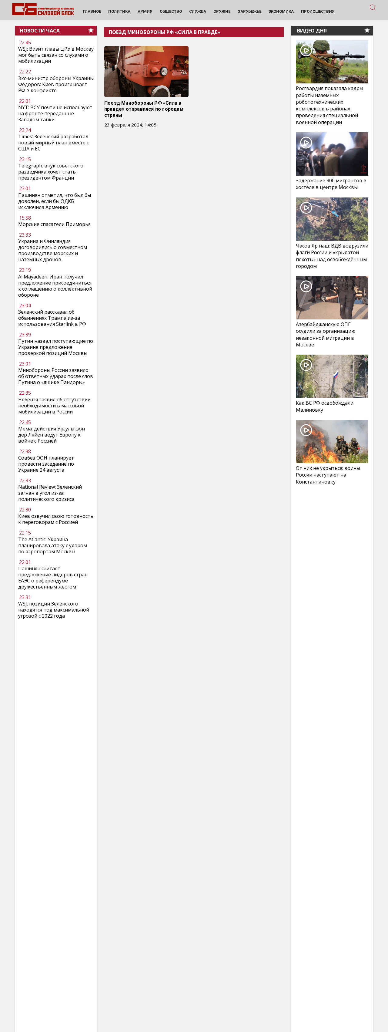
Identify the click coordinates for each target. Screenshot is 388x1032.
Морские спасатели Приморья (54, 224)
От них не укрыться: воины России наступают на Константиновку (328, 475)
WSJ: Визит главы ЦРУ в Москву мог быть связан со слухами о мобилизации (56, 55)
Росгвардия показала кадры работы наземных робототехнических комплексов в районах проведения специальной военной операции (329, 105)
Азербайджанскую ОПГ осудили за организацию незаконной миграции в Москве (326, 334)
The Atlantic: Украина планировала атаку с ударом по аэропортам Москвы (52, 545)
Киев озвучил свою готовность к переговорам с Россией (55, 519)
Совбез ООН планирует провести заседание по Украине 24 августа (46, 464)
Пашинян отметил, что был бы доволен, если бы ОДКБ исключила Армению (54, 201)
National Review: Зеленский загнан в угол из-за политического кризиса (50, 493)
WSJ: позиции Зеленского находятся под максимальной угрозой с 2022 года (53, 610)
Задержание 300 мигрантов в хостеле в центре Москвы (331, 184)
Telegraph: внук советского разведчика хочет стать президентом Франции (50, 172)
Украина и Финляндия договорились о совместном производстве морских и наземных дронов (52, 250)
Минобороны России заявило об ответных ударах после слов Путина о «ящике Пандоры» (55, 376)
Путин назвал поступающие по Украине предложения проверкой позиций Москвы (55, 347)
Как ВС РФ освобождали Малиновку (324, 406)
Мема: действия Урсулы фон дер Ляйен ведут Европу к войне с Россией (51, 435)
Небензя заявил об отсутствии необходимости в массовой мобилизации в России (54, 405)
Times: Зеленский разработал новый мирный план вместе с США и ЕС (53, 142)
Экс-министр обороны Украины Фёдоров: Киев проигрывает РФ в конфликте (56, 84)
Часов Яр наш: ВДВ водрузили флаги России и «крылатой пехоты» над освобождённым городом (332, 255)
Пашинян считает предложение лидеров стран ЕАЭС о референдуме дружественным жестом (53, 577)
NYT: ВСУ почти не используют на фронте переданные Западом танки (55, 113)
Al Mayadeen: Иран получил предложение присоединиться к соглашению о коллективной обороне (55, 286)
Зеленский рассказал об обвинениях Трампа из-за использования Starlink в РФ (52, 318)
